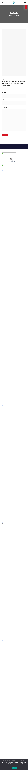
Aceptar (14, 767)
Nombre (4, 92)
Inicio (10, 15)
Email (3, 99)
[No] (26, 764)
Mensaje (4, 107)
